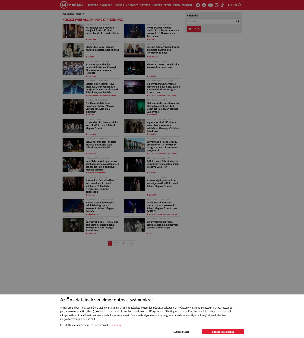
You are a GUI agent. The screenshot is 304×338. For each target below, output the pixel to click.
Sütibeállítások (181, 331)
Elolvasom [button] (115, 325)
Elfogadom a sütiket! (223, 331)
